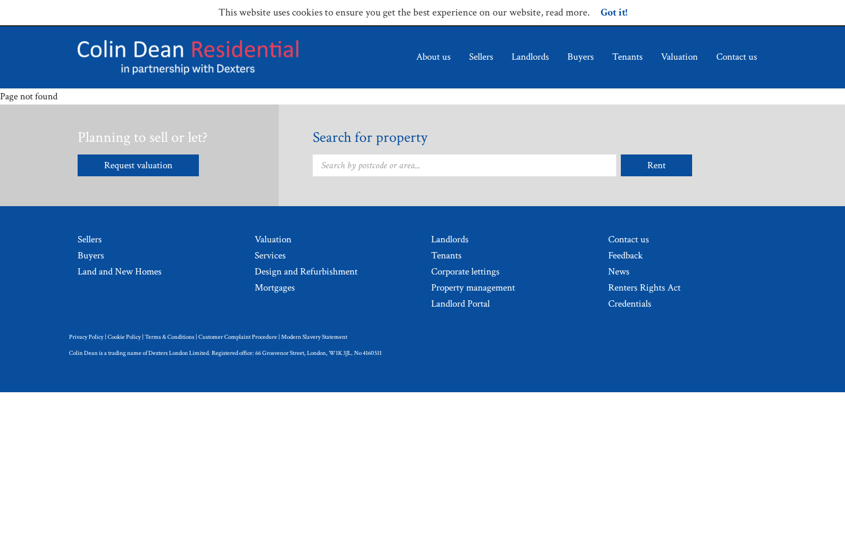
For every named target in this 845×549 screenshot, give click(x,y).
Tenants (627, 57)
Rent (656, 165)
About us (433, 57)
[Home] (188, 57)
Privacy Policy (86, 337)
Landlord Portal (460, 303)
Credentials (629, 303)
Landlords (530, 57)
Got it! (614, 12)
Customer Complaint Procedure (237, 337)
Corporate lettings (465, 271)
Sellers (481, 57)
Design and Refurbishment (306, 271)
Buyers (580, 57)
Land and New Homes (120, 271)
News (618, 271)
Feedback (625, 255)
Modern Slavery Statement (314, 337)
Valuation (679, 57)
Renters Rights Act (644, 287)
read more (566, 12)
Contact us (736, 57)
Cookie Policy (124, 337)
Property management (473, 287)
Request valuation (138, 165)
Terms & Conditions (169, 337)
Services (270, 255)
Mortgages (275, 287)
